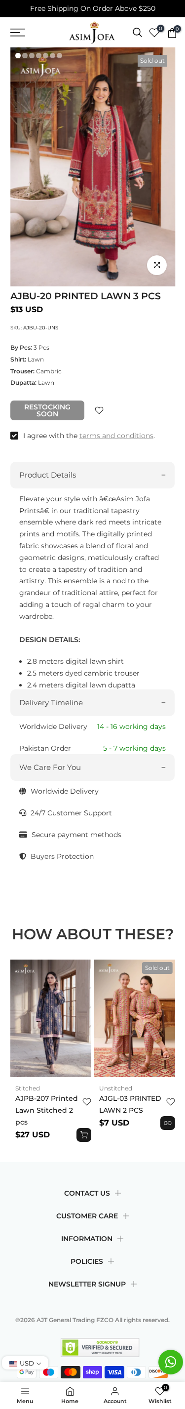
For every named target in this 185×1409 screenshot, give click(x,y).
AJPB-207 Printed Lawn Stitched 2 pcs (46, 1110)
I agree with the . (89, 435)
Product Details (47, 475)
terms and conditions (116, 435)
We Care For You (50, 767)
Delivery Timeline (51, 702)
